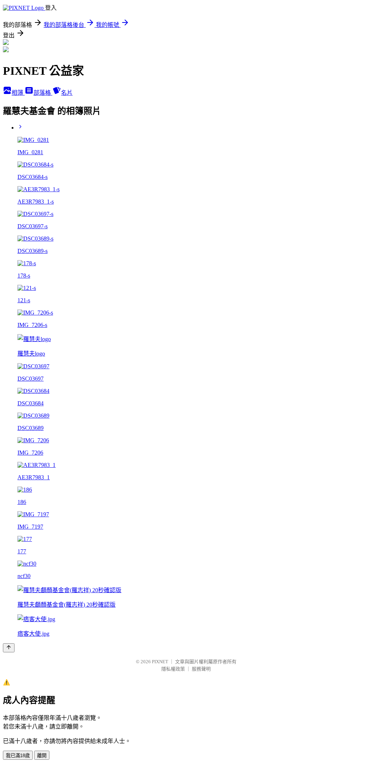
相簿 (18, 93)
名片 (67, 93)
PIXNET (160, 661)
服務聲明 (201, 669)
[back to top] (9, 647)
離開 (41, 755)
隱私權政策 (173, 669)
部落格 (42, 93)
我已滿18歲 (18, 755)
